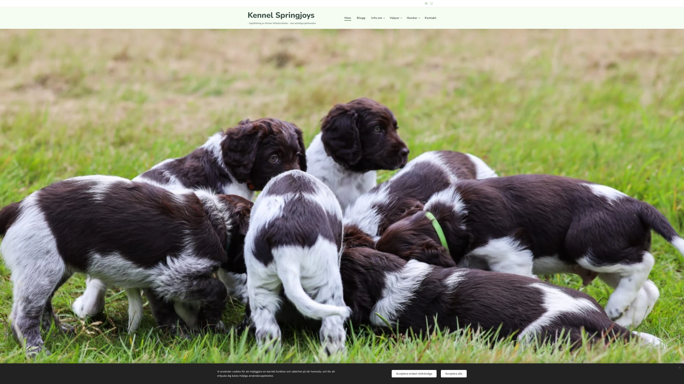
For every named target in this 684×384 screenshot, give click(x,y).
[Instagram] (431, 4)
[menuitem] (349, 18)
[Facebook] (426, 4)
